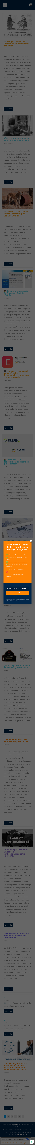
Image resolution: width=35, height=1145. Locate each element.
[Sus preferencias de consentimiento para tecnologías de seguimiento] (32, 1142)
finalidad (8, 598)
